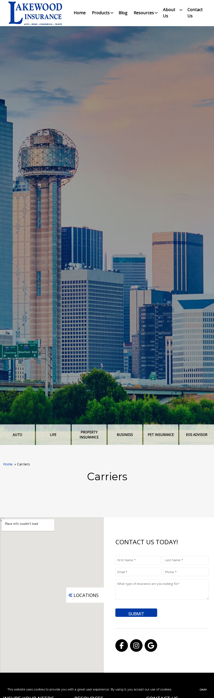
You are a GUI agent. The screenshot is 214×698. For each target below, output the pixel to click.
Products (101, 12)
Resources (144, 12)
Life (53, 434)
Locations (86, 595)
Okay (203, 689)
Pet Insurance (161, 434)
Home (80, 12)
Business (125, 434)
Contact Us (195, 13)
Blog (123, 12)
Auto (17, 434)
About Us (169, 13)
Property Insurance (89, 434)
